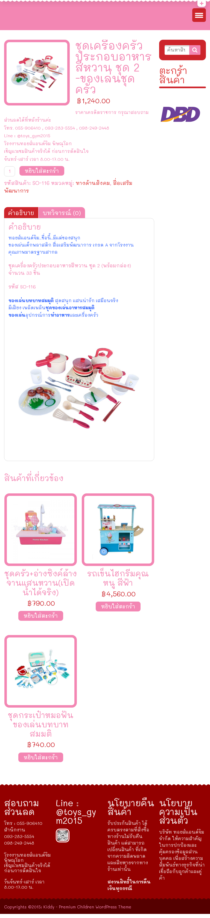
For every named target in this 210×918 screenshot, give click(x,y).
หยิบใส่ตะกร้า (42, 170)
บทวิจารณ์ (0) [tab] (62, 212)
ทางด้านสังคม (93, 182)
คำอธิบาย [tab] (21, 212)
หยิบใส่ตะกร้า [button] (41, 615)
